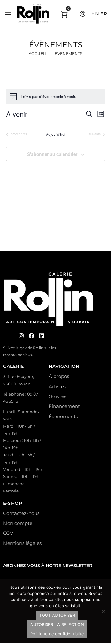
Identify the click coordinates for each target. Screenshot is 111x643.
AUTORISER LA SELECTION (57, 624)
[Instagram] (21, 335)
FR (103, 14)
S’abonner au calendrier (52, 154)
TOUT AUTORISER (57, 615)
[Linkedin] (41, 335)
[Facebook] (31, 335)
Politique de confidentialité (57, 633)
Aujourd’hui (55, 134)
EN (95, 14)
